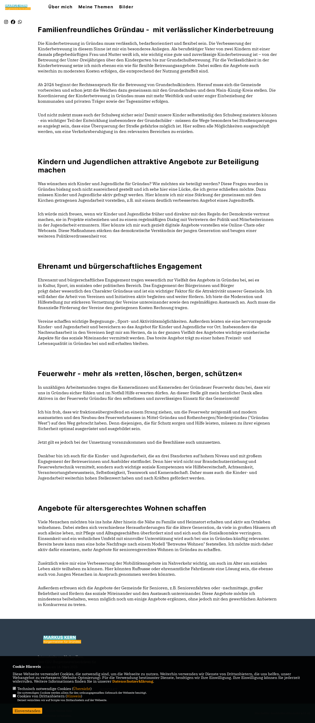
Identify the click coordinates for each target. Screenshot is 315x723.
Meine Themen (95, 7)
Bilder (126, 7)
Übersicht (81, 688)
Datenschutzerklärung (132, 681)
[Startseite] (65, 639)
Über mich (60, 7)
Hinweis (74, 696)
